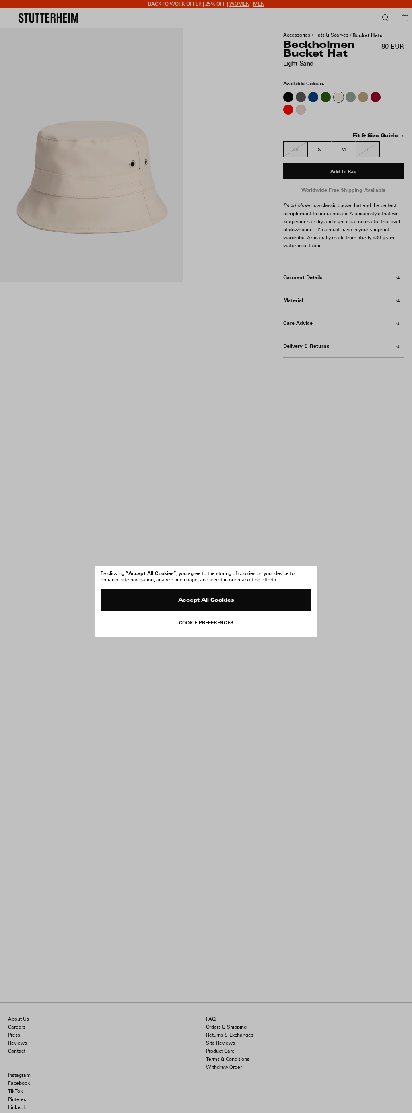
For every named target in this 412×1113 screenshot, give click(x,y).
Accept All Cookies (206, 600)
